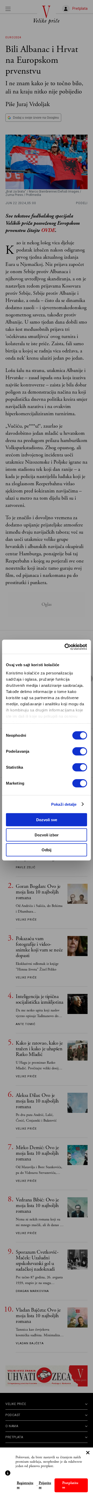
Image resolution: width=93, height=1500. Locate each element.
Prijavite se (45, 1485)
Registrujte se (25, 1485)
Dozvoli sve (46, 820)
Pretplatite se (70, 1485)
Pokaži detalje (63, 804)
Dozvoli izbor (47, 835)
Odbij (46, 850)
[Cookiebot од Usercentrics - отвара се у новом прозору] (65, 646)
